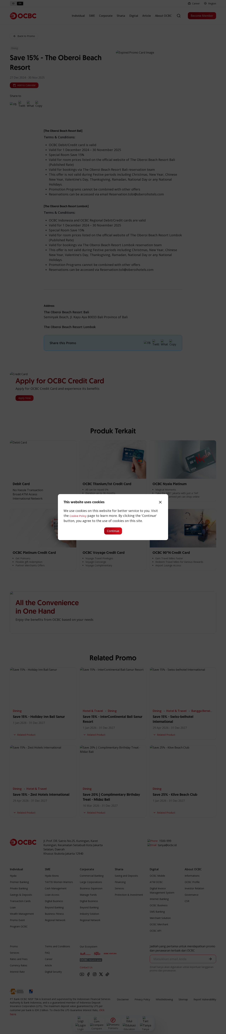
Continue (113, 531)
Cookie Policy (78, 516)
